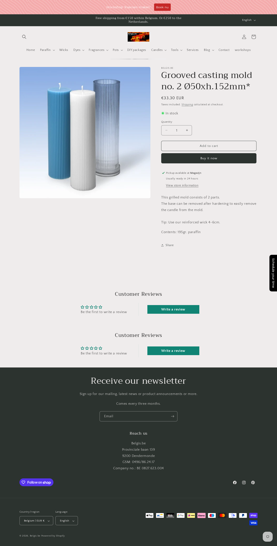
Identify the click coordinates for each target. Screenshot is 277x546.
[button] (24, 37)
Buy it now (208, 158)
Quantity (166, 121)
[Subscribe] (172, 416)
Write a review (173, 310)
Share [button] (170, 245)
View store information (182, 185)
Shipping (187, 104)
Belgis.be (35, 536)
